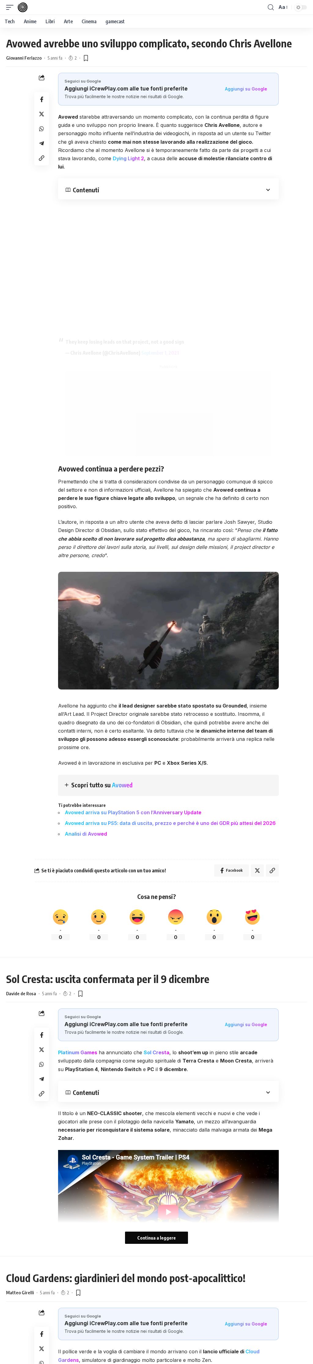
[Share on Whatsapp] (41, 128)
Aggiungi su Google (246, 88)
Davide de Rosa (21, 993)
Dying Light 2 (128, 158)
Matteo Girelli (20, 1292)
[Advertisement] (168, 414)
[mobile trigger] (11, 7)
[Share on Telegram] (41, 143)
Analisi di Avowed (86, 834)
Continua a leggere (156, 1237)
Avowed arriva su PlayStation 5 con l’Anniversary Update (133, 812)
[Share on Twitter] (41, 114)
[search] (270, 7)
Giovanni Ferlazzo (24, 58)
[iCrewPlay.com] (23, 7)
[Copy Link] (41, 158)
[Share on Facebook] (41, 99)
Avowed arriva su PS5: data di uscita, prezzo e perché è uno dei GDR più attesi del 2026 (170, 823)
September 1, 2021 (160, 353)
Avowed (122, 785)
